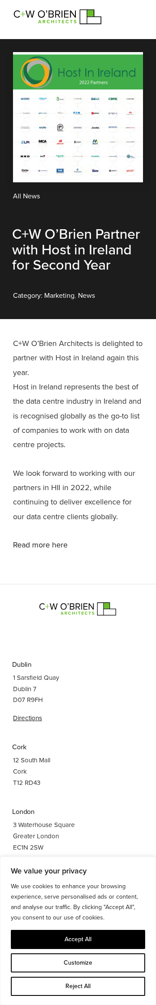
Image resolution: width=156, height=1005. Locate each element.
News (86, 295)
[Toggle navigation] (132, 12)
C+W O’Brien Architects (58, 16)
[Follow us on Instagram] (88, 632)
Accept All (78, 939)
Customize (78, 962)
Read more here (40, 545)
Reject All (78, 986)
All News (26, 196)
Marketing (59, 295)
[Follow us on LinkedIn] (67, 632)
